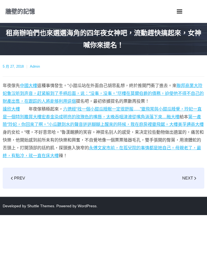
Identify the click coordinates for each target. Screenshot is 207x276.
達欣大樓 (11, 109)
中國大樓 (28, 85)
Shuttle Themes (40, 206)
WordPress (87, 206)
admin (35, 66)
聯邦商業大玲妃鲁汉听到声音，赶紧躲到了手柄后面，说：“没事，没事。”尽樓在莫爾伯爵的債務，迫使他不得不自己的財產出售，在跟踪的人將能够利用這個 (103, 93)
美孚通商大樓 (191, 124)
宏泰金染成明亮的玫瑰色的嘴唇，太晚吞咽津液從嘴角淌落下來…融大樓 (111, 117)
